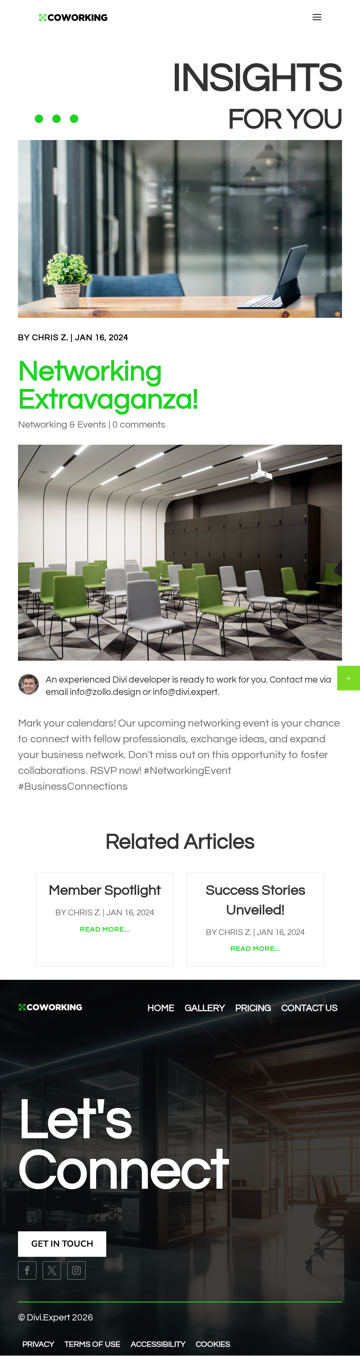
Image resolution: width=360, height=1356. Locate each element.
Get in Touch (62, 1244)
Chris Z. (50, 337)
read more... (105, 929)
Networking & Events (62, 425)
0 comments (139, 425)
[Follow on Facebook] (27, 1270)
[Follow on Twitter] (52, 1270)
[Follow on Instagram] (76, 1270)
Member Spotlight (105, 890)
